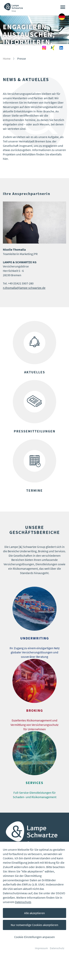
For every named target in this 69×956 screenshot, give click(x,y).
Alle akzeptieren (34, 913)
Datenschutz (23, 902)
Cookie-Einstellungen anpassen (34, 937)
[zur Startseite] (13, 5)
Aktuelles (34, 372)
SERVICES (34, 783)
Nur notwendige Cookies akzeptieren (34, 925)
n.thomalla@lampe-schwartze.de (24, 288)
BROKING (34, 710)
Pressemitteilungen (34, 431)
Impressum (41, 948)
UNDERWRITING (34, 638)
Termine (34, 490)
